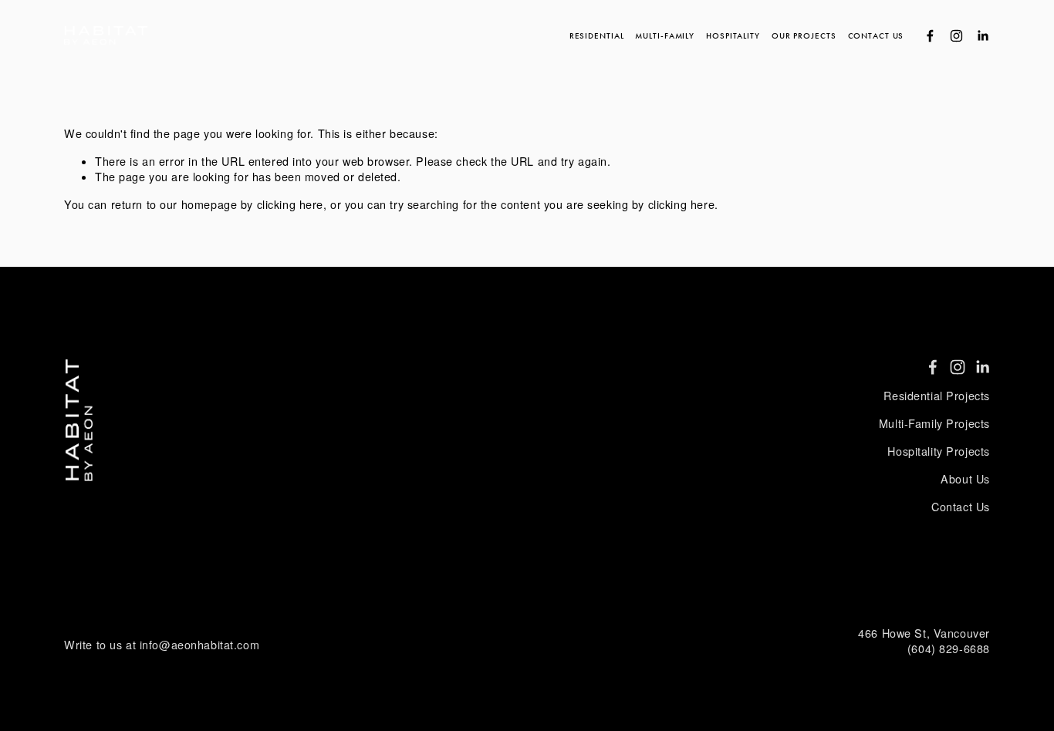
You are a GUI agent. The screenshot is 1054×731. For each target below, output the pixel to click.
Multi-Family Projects (934, 423)
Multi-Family (664, 36)
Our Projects (804, 36)
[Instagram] (956, 36)
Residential (596, 36)
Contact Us (876, 36)
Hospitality (733, 36)
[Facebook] (930, 36)
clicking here (290, 204)
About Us (965, 479)
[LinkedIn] (982, 36)
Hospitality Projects (938, 451)
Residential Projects (936, 395)
